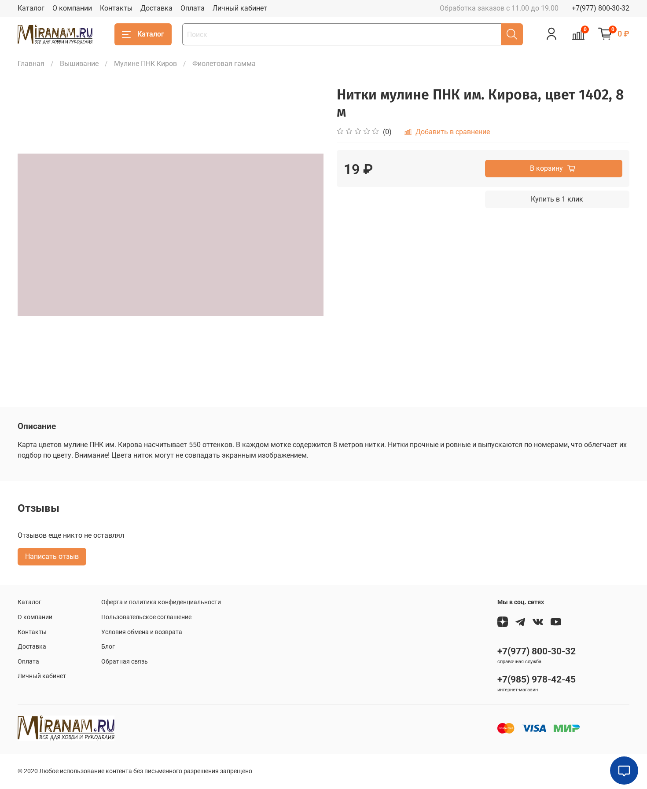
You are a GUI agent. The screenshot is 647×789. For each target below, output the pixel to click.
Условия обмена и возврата (141, 632)
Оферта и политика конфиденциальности (161, 602)
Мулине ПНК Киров (145, 63)
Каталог (31, 8)
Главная (31, 63)
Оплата (192, 8)
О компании (72, 8)
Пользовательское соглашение (146, 617)
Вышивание (79, 63)
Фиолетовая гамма (224, 63)
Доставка (156, 8)
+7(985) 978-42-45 (536, 679)
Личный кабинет (240, 8)
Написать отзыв (52, 556)
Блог (108, 646)
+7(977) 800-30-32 (600, 8)
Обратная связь (124, 661)
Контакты (116, 8)
